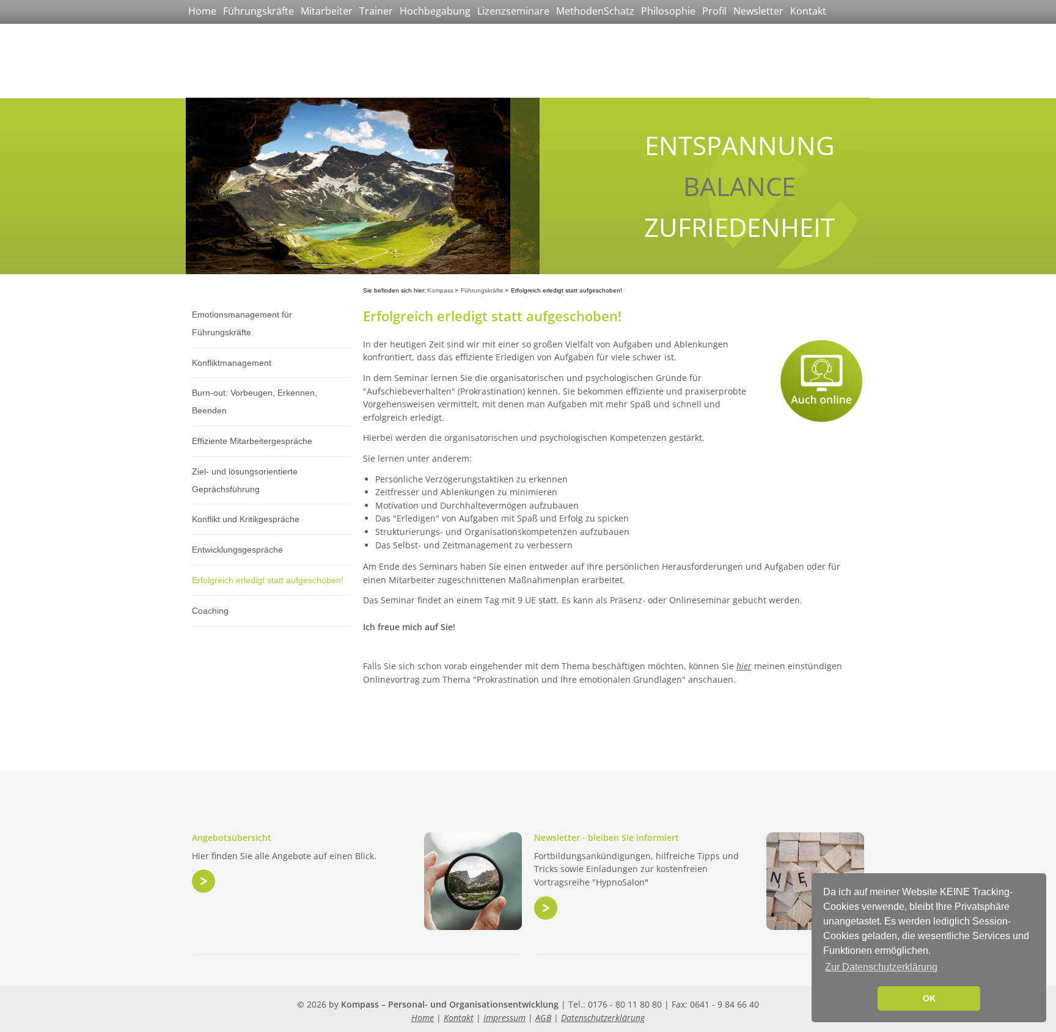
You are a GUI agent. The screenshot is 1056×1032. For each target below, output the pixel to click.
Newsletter (758, 11)
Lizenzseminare (513, 11)
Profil (714, 11)
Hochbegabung (435, 11)
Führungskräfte (258, 11)
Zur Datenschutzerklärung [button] (881, 967)
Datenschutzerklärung (603, 1017)
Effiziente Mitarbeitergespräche (252, 441)
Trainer (376, 11)
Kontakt (808, 11)
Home (202, 11)
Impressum (504, 1017)
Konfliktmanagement (231, 363)
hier (744, 666)
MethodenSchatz (595, 11)
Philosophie (668, 11)
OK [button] (929, 998)
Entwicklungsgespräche (237, 549)
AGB (543, 1017)
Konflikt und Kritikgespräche (245, 519)
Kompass (440, 290)
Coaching (210, 611)
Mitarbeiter (327, 11)
